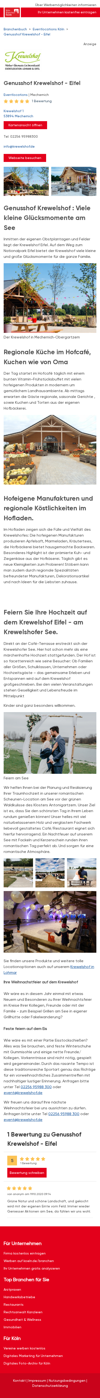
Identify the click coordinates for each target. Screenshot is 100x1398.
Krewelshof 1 (18, 113)
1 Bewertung (42, 101)
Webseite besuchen (24, 158)
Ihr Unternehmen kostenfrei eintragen (67, 12)
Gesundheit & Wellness (22, 1320)
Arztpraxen (12, 1289)
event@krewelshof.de (23, 1092)
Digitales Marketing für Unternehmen (33, 1356)
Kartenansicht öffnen (25, 125)
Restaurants (14, 1304)
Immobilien (12, 1327)
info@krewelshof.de (19, 146)
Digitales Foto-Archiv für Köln (27, 1363)
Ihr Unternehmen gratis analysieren (32, 1268)
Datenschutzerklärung (50, 1386)
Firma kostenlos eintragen (25, 1253)
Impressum (37, 1380)
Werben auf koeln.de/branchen (29, 1261)
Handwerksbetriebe (19, 1297)
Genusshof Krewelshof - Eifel (27, 34)
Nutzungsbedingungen (67, 1380)
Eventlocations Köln (48, 29)
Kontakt (19, 1380)
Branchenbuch (15, 29)
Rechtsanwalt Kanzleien (23, 1312)
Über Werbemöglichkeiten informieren (65, 5)
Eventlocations (16, 95)
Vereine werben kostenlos (24, 1348)
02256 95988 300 (36, 1087)
